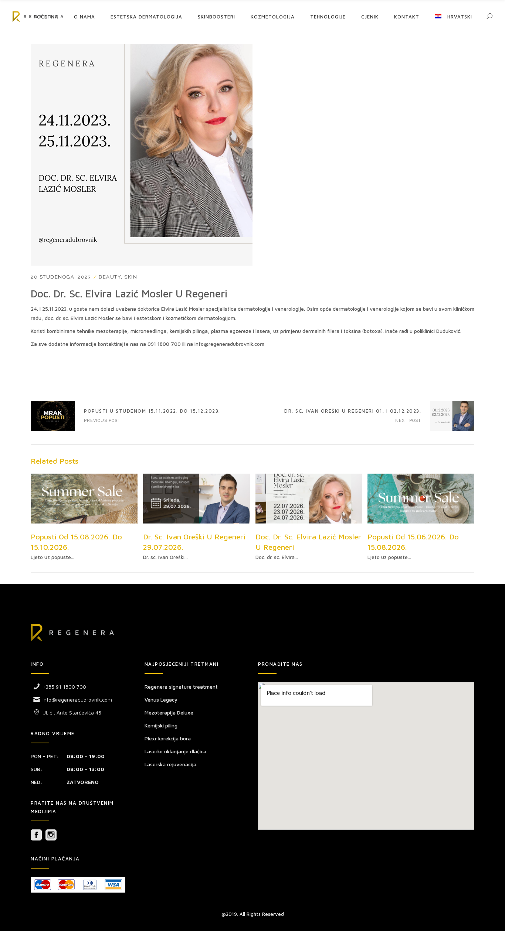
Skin (130, 277)
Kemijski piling (161, 725)
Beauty (110, 277)
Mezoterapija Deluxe (169, 712)
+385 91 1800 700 (64, 686)
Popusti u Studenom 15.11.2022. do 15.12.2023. (53, 416)
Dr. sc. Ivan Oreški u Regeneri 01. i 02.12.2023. (352, 411)
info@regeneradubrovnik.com (77, 699)
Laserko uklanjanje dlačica (175, 751)
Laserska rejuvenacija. (171, 764)
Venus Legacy (161, 699)
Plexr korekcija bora (168, 738)
